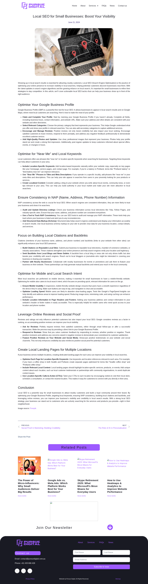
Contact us (122, 6)
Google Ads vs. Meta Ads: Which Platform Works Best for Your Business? (58, 486)
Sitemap (118, 579)
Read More (22, 496)
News (112, 6)
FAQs (104, 6)
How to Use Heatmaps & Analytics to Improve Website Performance (117, 486)
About (82, 6)
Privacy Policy (30, 579)
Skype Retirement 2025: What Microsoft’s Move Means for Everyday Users (87, 486)
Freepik (33, 408)
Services (92, 6)
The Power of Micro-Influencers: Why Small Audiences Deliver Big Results (28, 486)
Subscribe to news (101, 567)
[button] (35, 436)
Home (74, 6)
